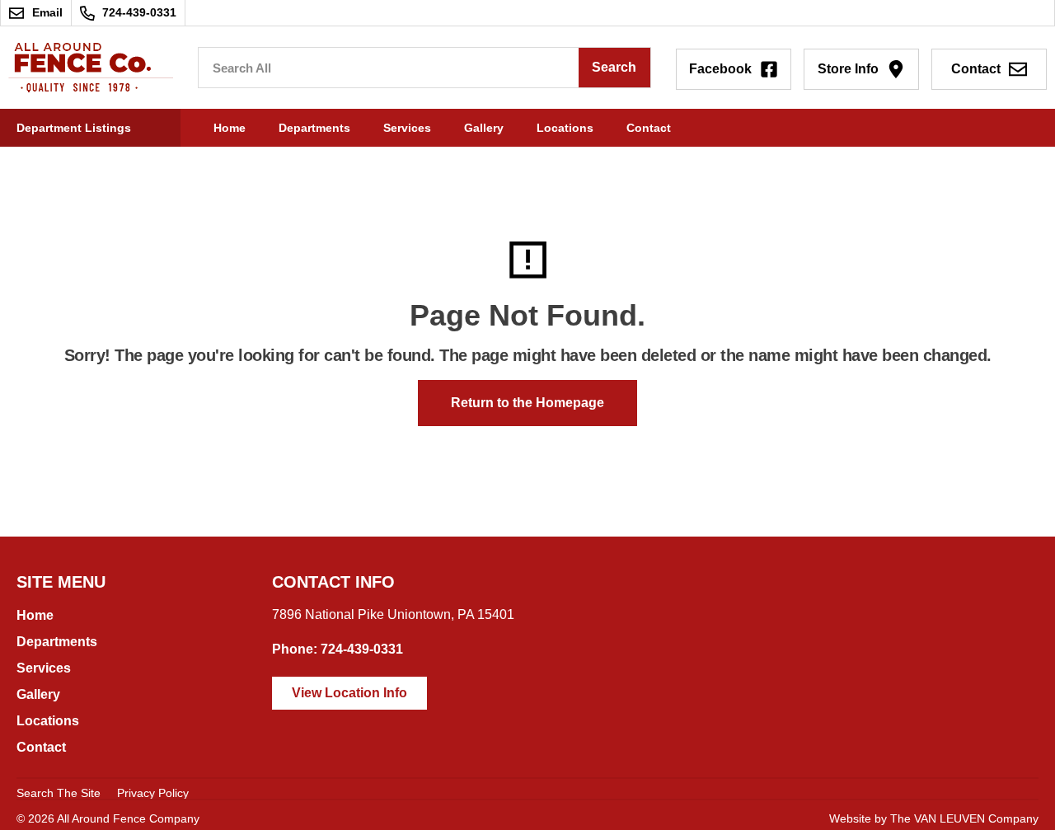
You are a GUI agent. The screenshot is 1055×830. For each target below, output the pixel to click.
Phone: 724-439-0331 (337, 649)
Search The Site (58, 793)
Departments (314, 127)
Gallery (484, 127)
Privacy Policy (153, 793)
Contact (648, 127)
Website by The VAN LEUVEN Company (934, 818)
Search (614, 67)
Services (407, 127)
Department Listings (73, 127)
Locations (565, 127)
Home (229, 127)
